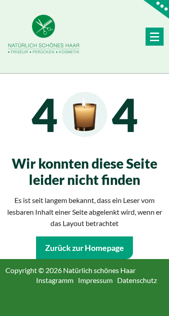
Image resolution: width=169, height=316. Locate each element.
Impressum (99, 280)
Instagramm (58, 280)
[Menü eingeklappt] (155, 37)
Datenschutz (140, 280)
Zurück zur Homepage (84, 248)
